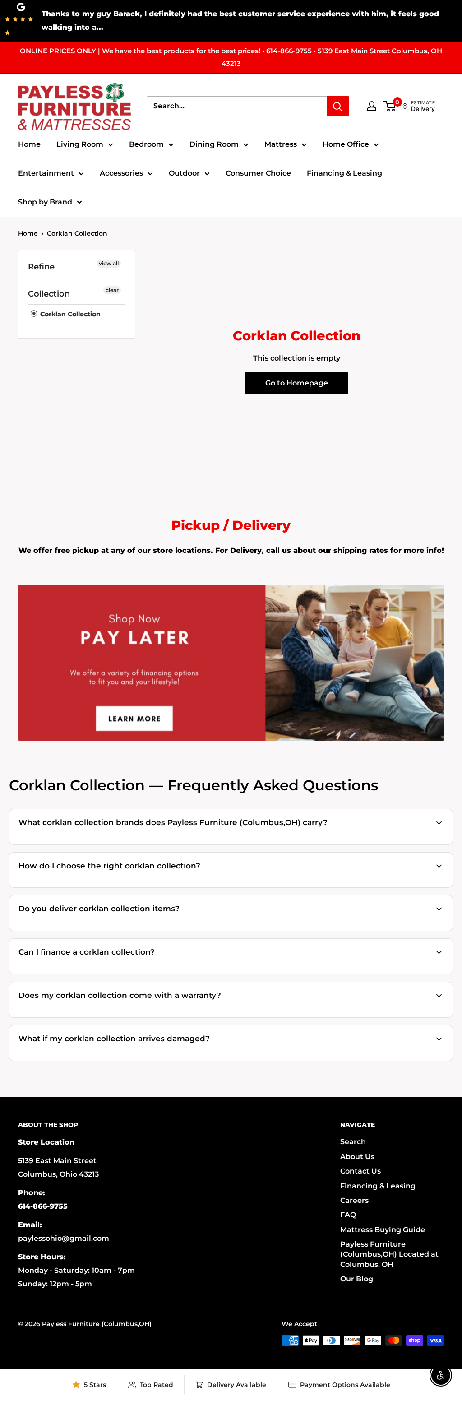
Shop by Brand (45, 202)
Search (353, 1141)
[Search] (338, 106)
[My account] (371, 106)
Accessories (121, 173)
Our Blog (356, 1279)
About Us (357, 1156)
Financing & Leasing (344, 173)
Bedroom (146, 144)
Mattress (280, 144)
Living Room (79, 144)
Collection (49, 294)
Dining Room (214, 144)
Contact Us (360, 1171)
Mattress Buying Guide (382, 1229)
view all (109, 263)
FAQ (348, 1215)
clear (112, 290)
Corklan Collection (77, 233)
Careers (354, 1200)
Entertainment (46, 173)
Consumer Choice (258, 173)
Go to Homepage (296, 383)
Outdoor (184, 173)
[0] (390, 106)
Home (29, 144)
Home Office (346, 144)
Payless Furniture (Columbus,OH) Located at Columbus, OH (389, 1254)
